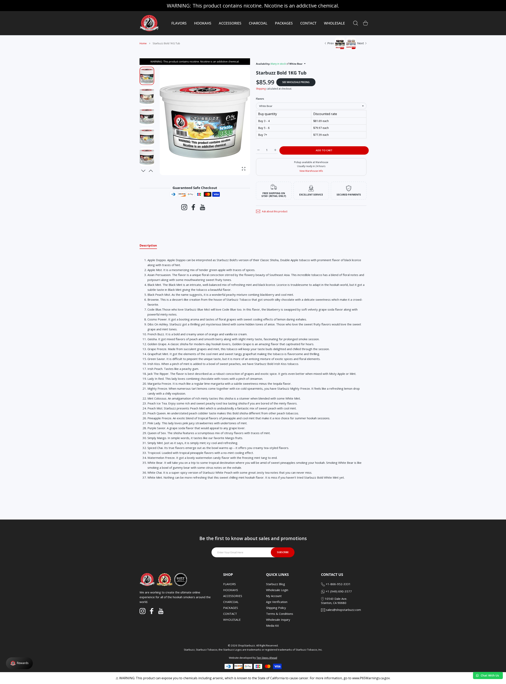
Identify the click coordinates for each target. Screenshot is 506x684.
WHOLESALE (232, 620)
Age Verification (276, 602)
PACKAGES (230, 608)
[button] (151, 170)
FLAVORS (229, 584)
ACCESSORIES (232, 596)
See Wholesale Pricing (296, 82)
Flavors (260, 98)
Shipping (261, 88)
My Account (274, 596)
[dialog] (356, 23)
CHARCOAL (231, 602)
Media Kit (272, 625)
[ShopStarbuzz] (149, 23)
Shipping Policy (276, 608)
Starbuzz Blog (275, 584)
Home (143, 43)
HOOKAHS (230, 590)
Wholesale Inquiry (278, 620)
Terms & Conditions (279, 614)
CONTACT (230, 614)
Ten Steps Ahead (267, 657)
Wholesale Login (277, 590)
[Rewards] (19, 663)
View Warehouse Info (311, 171)
